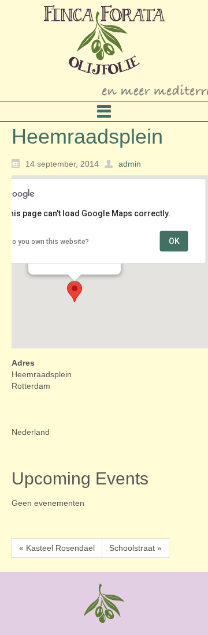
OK (174, 241)
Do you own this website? (48, 242)
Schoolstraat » (135, 548)
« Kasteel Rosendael (57, 548)
